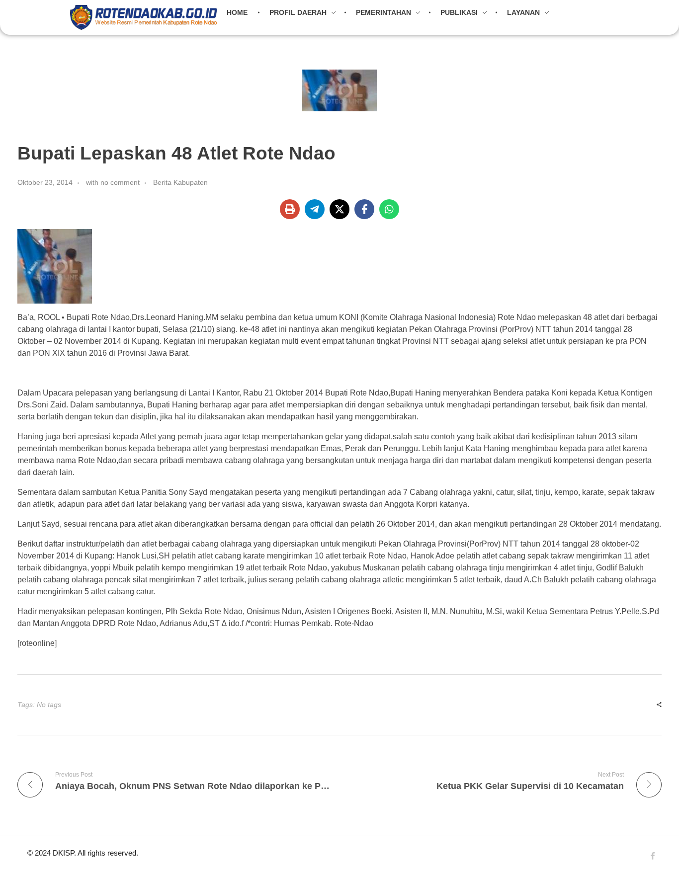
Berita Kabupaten (180, 182)
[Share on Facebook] (364, 209)
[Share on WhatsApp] (389, 209)
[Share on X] (339, 209)
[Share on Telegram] (315, 209)
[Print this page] (290, 209)
